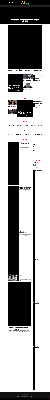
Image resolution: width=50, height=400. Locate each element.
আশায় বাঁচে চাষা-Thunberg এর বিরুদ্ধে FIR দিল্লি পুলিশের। (37, 148)
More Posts (19, 335)
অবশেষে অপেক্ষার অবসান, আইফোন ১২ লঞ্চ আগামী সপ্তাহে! (37, 164)
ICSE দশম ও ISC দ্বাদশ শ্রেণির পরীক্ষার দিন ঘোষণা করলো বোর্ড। (37, 144)
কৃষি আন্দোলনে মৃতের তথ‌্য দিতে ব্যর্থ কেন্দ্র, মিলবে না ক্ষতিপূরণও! (37, 150)
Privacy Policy (28, 396)
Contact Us (19, 396)
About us (17, 396)
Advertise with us (32, 396)
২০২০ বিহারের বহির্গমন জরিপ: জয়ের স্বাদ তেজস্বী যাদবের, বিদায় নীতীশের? (37, 162)
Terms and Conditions (24, 396)
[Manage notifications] (48, 398)
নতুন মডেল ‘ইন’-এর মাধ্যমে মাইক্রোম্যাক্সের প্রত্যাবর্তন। (37, 165)
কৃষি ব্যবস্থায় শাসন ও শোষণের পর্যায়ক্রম (36, 142)
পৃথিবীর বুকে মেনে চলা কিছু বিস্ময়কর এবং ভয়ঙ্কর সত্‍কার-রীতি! (37, 146)
